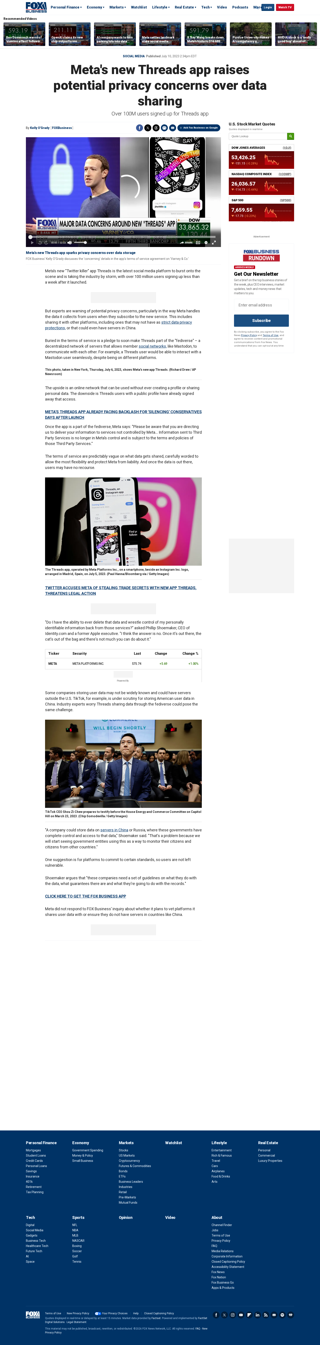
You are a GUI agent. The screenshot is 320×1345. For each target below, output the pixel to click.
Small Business (82, 1160)
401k (29, 1181)
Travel (216, 1160)
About (217, 1217)
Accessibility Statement (228, 1267)
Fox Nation (219, 1277)
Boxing (77, 1246)
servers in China (114, 830)
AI (27, 1256)
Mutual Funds (128, 1202)
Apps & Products (223, 1287)
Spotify (282, 1314)
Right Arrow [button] (312, 34)
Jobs (215, 1230)
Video (222, 7)
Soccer (77, 1251)
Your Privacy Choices (115, 1313)
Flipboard (249, 1314)
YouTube (240, 1314)
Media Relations (223, 1251)
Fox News (218, 1272)
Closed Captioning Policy (228, 1261)
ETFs (122, 1176)
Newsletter (274, 1314)
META (52, 663)
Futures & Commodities (135, 1166)
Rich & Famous (222, 1155)
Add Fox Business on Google (201, 127)
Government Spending (87, 1150)
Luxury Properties (270, 1160)
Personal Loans (36, 1166)
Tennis (76, 1261)
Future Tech (34, 1251)
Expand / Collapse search (257, 7)
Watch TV (285, 7)
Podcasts (240, 7)
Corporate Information (227, 1256)
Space (30, 1261)
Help (135, 1313)
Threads (156, 127)
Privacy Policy (249, 335)
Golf (75, 1256)
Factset (156, 1318)
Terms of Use (270, 335)
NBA (75, 1230)
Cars (215, 1166)
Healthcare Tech (37, 1246)
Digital (30, 1225)
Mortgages (33, 1150)
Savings (31, 1171)
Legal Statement (76, 1322)
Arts (214, 1181)
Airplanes (218, 1171)
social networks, (153, 346)
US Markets (127, 1155)
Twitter (147, 127)
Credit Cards (34, 1160)
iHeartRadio (290, 1314)
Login (268, 7)
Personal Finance (65, 7)
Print (164, 127)
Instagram (232, 1314)
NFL (74, 1225)
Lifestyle (159, 7)
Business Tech (36, 1240)
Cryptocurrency (129, 1160)
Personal (264, 1150)
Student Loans (36, 1155)
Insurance (32, 1176)
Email (172, 127)
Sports (78, 1217)
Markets (116, 7)
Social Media (134, 56)
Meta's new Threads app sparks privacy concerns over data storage (81, 253)
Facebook (139, 127)
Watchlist (139, 7)
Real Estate (184, 7)
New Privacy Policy (78, 1313)
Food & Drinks (221, 1176)
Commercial (266, 1155)
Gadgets (31, 1235)
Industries (125, 1187)
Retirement (34, 1187)
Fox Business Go (223, 1282)
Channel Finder (222, 1225)
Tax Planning (35, 1192)
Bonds (123, 1171)
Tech (205, 7)
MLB (75, 1235)
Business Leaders (131, 1181)
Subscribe (261, 320)
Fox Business (36, 7)
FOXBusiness (62, 128)
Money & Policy (82, 1155)
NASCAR (78, 1240)
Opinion (126, 1217)
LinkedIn (257, 1314)
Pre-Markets (127, 1197)
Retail (123, 1192)
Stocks (123, 1150)
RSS (265, 1314)
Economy (94, 7)
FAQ (214, 1246)
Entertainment (222, 1150)
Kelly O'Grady (39, 128)
